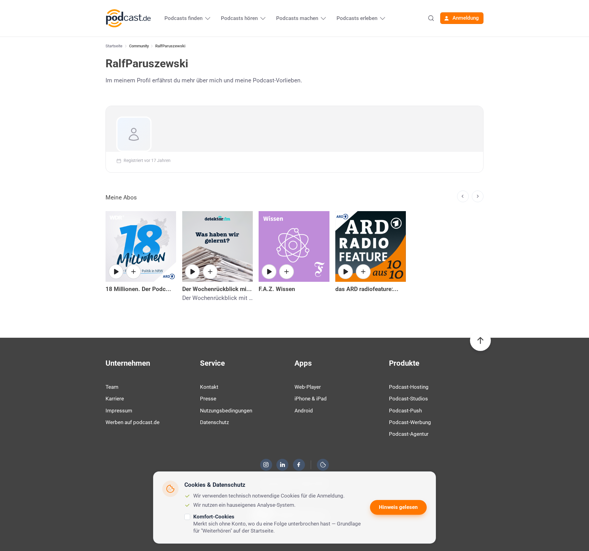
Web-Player (307, 387)
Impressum (119, 410)
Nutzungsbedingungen (226, 410)
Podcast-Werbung (410, 422)
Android (303, 410)
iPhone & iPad (310, 399)
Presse (208, 399)
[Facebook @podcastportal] (299, 465)
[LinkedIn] (282, 465)
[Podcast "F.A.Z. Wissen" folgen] (286, 271)
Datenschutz (214, 422)
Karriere (115, 399)
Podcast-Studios (408, 399)
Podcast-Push (405, 410)
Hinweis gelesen (398, 507)
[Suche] (431, 18)
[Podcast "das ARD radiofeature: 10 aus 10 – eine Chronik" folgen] (363, 271)
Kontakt (209, 387)
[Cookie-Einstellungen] (323, 465)
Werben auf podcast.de (133, 422)
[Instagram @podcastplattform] (266, 465)
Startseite (114, 46)
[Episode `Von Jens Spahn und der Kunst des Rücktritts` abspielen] (116, 271)
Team (112, 387)
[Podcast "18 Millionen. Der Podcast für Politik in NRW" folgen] (133, 271)
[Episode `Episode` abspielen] (345, 271)
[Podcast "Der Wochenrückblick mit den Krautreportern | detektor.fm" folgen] (210, 271)
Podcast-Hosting (409, 387)
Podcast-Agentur (409, 434)
